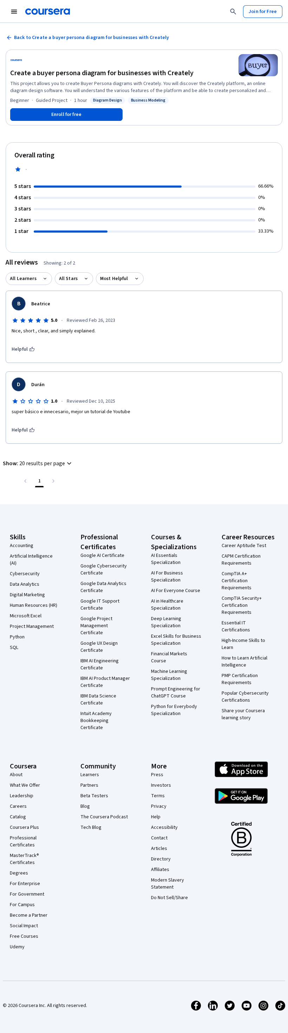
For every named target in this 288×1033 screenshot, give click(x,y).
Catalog (18, 816)
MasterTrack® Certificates (24, 859)
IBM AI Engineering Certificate (99, 664)
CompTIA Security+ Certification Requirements (242, 605)
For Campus (22, 904)
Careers (18, 806)
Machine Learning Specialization (169, 675)
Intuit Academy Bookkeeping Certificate (96, 720)
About (16, 774)
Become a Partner (28, 915)
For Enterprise (25, 883)
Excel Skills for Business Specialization (176, 640)
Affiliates (160, 869)
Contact (159, 838)
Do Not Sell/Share (169, 897)
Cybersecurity (25, 573)
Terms (158, 795)
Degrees (19, 873)
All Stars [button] (68, 278)
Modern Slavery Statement (167, 884)
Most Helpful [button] (114, 278)
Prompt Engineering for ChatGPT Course (175, 693)
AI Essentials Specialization (166, 559)
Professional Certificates (23, 841)
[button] (38, 463)
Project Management (32, 626)
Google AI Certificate (102, 555)
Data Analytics (24, 584)
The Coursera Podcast (104, 816)
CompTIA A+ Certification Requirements (236, 580)
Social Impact (24, 925)
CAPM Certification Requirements (241, 560)
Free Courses (24, 936)
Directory (161, 859)
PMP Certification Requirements (240, 679)
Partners (89, 785)
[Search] (233, 11)
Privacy (158, 806)
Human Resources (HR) (33, 605)
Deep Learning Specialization (166, 622)
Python (17, 637)
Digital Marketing (27, 594)
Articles (159, 848)
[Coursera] (47, 11)
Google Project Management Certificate (96, 625)
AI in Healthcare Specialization (167, 605)
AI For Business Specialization (167, 577)
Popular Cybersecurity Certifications (245, 697)
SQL (14, 647)
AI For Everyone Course (175, 590)
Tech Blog (91, 827)
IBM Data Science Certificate (98, 700)
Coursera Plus (24, 827)
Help (156, 816)
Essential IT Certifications (236, 626)
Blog (85, 806)
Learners (89, 774)
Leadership (21, 795)
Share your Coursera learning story (243, 714)
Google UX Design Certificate (99, 647)
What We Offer (25, 785)
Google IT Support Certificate (99, 605)
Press (157, 774)
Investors (161, 785)
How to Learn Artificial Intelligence (244, 662)
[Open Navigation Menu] (14, 11)
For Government (27, 894)
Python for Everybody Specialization (174, 710)
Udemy (17, 946)
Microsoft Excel (25, 615)
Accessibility (164, 827)
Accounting (21, 545)
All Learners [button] (23, 278)
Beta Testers (94, 795)
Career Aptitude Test (244, 545)
